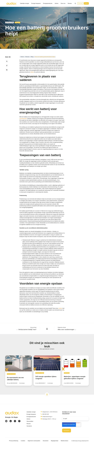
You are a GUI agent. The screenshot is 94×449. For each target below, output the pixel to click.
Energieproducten (47, 3)
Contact (86, 3)
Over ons (63, 3)
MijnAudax (80, 3)
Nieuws (70, 3)
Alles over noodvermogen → (67, 329)
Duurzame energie (9, 22)
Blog (32, 56)
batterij (32, 72)
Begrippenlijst (54, 440)
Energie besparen (36, 3)
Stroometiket (30, 421)
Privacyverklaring (13, 440)
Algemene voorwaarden (34, 440)
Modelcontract (64, 440)
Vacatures (29, 426)
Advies (56, 3)
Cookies (23, 440)
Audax (12, 39)
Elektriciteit (17, 22)
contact (60, 308)
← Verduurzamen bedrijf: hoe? (26, 329)
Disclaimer (45, 440)
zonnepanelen (23, 118)
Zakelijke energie (24, 3)
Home (22, 56)
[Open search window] (75, 3)
